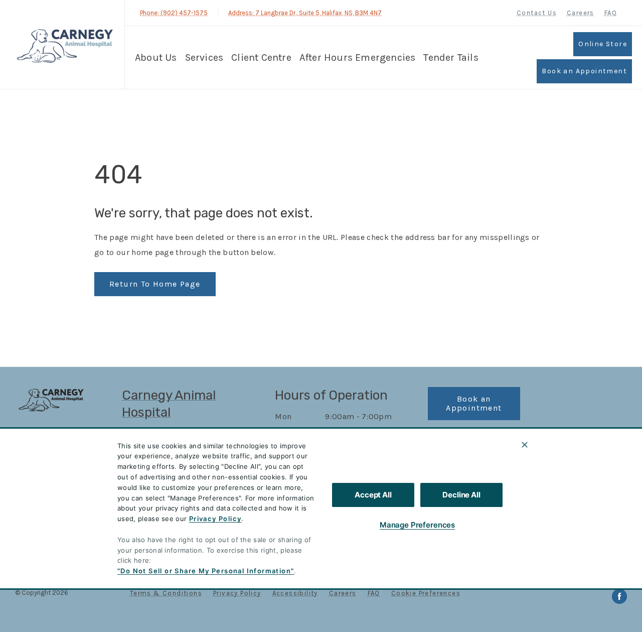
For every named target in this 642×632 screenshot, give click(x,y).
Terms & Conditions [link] (166, 593)
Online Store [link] (602, 44)
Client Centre (261, 57)
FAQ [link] (610, 13)
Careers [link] (580, 13)
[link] (64, 44)
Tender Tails (450, 57)
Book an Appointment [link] (584, 71)
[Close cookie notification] (525, 445)
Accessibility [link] (295, 593)
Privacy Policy (215, 519)
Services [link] (204, 57)
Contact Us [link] (537, 13)
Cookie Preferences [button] (425, 593)
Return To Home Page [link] (155, 284)
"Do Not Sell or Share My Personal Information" (205, 571)
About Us (156, 57)
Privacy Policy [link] (237, 593)
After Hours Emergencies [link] (357, 57)
